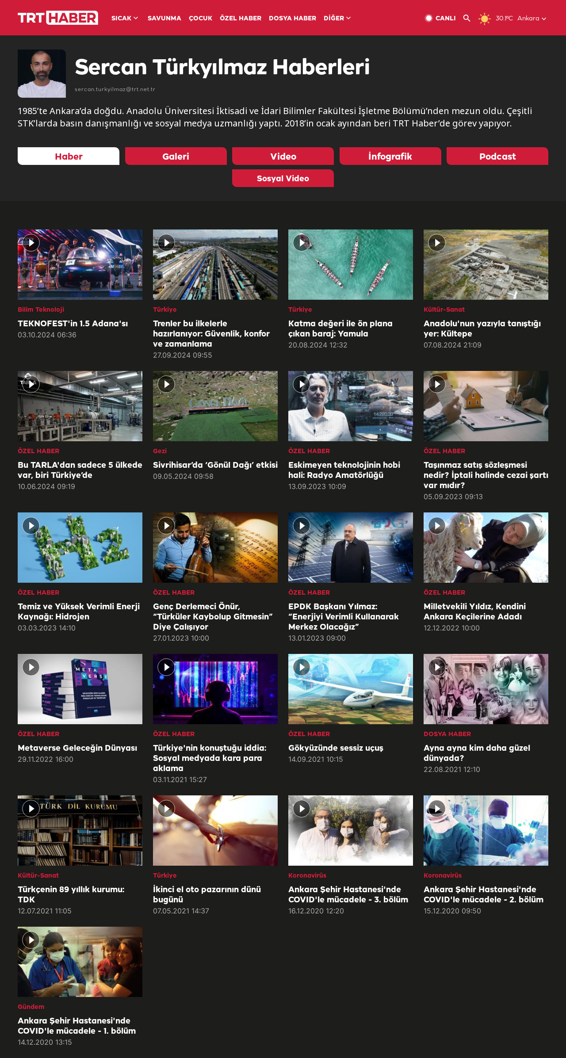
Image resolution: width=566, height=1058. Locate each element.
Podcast (497, 157)
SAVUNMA (164, 18)
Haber (69, 157)
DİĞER (334, 18)
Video (283, 157)
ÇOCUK (200, 18)
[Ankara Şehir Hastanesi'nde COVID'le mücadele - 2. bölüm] (486, 830)
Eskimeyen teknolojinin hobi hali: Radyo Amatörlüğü (344, 470)
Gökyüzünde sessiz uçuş (335, 748)
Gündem (31, 1007)
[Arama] (470, 18)
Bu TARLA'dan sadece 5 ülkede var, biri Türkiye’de (80, 470)
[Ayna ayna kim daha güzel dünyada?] (486, 689)
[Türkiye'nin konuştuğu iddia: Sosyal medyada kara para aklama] (215, 689)
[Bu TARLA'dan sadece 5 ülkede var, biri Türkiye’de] (80, 406)
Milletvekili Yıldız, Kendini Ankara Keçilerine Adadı (475, 612)
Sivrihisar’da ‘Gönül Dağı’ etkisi (215, 465)
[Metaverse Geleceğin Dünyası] (80, 689)
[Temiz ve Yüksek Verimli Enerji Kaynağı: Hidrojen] (80, 547)
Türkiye (165, 310)
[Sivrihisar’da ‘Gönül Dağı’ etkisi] (215, 406)
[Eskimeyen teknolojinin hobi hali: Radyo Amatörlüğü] (350, 406)
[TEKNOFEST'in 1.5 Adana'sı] (80, 264)
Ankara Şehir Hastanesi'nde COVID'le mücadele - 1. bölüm (77, 1026)
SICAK (121, 18)
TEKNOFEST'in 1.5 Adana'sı (73, 324)
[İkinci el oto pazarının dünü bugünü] (215, 830)
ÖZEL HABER (240, 18)
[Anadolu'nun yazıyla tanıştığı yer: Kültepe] (486, 264)
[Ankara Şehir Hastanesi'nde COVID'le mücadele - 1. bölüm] (80, 962)
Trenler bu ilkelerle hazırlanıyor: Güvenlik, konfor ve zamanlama (211, 334)
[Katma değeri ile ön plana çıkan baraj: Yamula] (350, 264)
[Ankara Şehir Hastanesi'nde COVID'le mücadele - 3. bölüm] (350, 830)
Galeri (175, 157)
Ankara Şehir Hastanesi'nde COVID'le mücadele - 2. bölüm (483, 895)
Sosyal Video (283, 179)
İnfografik (390, 157)
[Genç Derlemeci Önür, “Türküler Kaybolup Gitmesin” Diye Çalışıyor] (215, 547)
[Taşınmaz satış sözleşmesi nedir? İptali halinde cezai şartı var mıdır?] (486, 406)
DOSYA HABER (292, 18)
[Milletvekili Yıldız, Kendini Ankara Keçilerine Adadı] (486, 547)
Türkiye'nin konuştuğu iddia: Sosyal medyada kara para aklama (209, 758)
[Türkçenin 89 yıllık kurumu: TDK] (80, 830)
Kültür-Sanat (444, 310)
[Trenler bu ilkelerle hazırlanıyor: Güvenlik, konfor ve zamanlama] (215, 264)
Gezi (160, 451)
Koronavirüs (307, 876)
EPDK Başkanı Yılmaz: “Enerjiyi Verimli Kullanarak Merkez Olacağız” (343, 617)
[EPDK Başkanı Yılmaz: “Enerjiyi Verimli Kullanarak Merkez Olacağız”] (350, 547)
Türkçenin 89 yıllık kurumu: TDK (71, 895)
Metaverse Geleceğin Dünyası (77, 748)
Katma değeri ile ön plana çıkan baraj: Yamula (340, 329)
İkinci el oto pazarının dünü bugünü (207, 895)
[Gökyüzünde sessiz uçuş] (350, 689)
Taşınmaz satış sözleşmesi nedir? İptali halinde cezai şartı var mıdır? (486, 475)
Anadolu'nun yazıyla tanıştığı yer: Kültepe (482, 329)
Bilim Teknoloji (41, 310)
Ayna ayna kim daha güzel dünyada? (477, 753)
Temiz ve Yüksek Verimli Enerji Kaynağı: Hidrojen (79, 612)
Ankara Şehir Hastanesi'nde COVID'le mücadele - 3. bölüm (348, 895)
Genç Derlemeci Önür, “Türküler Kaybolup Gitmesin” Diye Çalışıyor (213, 617)
